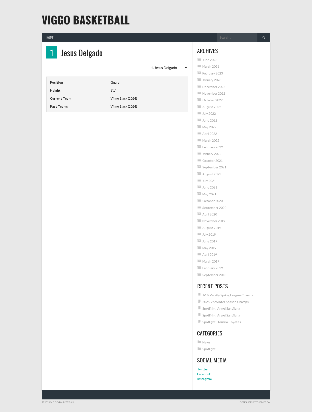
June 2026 (209, 60)
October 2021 (212, 160)
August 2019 (211, 228)
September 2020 (214, 208)
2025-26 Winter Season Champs (225, 302)
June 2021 (209, 187)
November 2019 (213, 221)
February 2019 (212, 268)
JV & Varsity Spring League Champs (227, 295)
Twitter (202, 369)
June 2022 (209, 120)
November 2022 (213, 93)
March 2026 (210, 66)
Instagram (204, 379)
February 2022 (212, 147)
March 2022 (210, 140)
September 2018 (214, 275)
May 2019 (209, 248)
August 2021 (211, 174)
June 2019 (209, 241)
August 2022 (211, 107)
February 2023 (212, 73)
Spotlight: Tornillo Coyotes (221, 322)
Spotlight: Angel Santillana (221, 308)
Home (49, 37)
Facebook (204, 374)
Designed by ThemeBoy (255, 402)
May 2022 (209, 127)
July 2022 (209, 113)
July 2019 (209, 234)
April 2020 (209, 214)
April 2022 (209, 134)
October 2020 (212, 201)
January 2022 (211, 154)
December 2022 (213, 87)
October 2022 (212, 100)
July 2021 (209, 181)
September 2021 (214, 167)
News (206, 342)
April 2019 (209, 254)
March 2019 (210, 261)
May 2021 (209, 194)
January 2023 (211, 80)
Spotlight (209, 349)
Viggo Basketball (86, 19)
